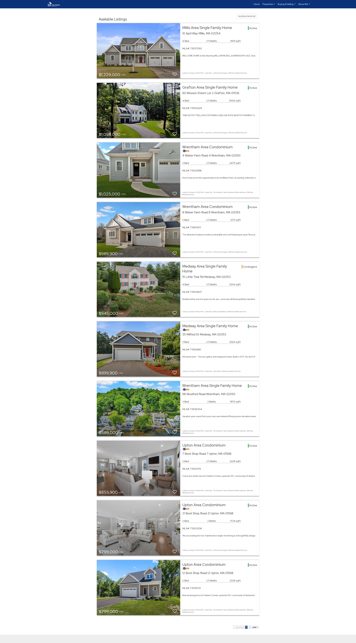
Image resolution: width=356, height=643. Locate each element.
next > (255, 627)
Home (257, 4)
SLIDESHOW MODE (246, 16)
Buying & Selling (287, 5)
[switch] (174, 74)
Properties (269, 5)
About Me (304, 5)
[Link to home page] (55, 4)
